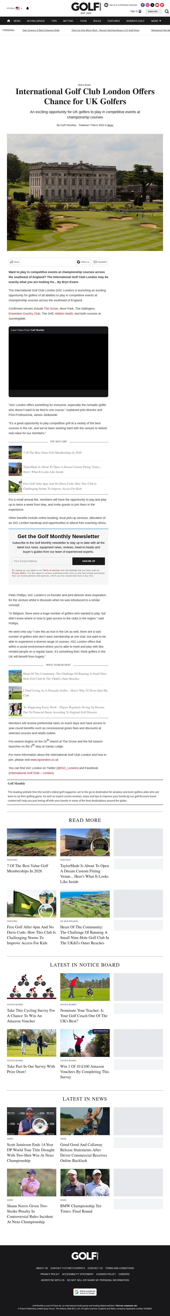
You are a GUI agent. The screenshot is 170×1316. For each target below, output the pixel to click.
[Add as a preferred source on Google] (85, 1292)
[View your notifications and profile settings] (27, 8)
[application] (58, 362)
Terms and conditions (119, 1268)
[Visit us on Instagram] (148, 5)
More (155, 21)
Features (114, 21)
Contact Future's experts (67, 1268)
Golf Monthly (68, 125)
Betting (68, 21)
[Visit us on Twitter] (152, 5)
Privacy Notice (19, 573)
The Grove (51, 308)
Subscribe (153, 11)
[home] (8, 21)
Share (16, 262)
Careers (124, 1274)
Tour (83, 21)
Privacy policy (50, 1274)
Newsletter (102, 262)
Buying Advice (36, 21)
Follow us (85, 262)
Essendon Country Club (24, 313)
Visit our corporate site (126, 1306)
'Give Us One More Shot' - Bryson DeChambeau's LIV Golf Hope (105, 30)
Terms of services (52, 570)
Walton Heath (64, 313)
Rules (97, 21)
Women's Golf (135, 21)
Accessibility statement (78, 1274)
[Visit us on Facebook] (143, 5)
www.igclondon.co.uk (44, 759)
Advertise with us (52, 1280)
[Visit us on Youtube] (157, 5)
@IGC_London (67, 768)
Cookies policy (106, 1274)
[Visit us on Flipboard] (162, 5)
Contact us (95, 1268)
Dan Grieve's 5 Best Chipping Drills (41, 30)
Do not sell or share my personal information (98, 1280)
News (17, 21)
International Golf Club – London (31, 773)
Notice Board (84, 85)
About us (42, 1268)
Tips (54, 21)
